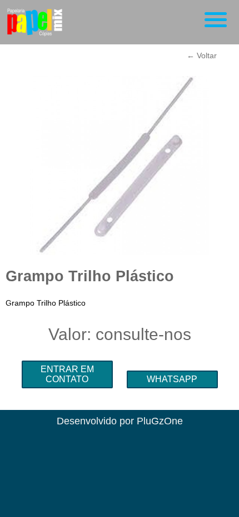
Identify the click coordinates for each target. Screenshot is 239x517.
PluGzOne (160, 421)
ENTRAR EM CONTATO (67, 374)
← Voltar (202, 55)
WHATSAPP (172, 379)
